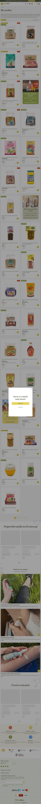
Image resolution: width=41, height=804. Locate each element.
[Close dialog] (31, 389)
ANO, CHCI (20, 403)
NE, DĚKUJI (20, 407)
